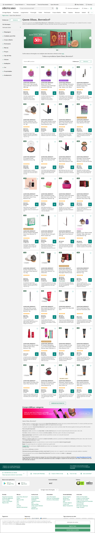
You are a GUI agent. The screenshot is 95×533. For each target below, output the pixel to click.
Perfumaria (47, 12)
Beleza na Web (20, 500)
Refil (64, 501)
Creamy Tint (25, 446)
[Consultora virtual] (56, 8)
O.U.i (18, 502)
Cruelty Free (66, 504)
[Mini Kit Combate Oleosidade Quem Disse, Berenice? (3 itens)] (31, 221)
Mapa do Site (5, 502)
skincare (69, 453)
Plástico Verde (66, 500)
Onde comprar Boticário (37, 505)
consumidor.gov (80, 502)
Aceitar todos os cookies (73, 530)
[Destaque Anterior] (24, 38)
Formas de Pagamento (7, 498)
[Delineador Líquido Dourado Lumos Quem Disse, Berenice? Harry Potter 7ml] (66, 370)
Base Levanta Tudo (27, 435)
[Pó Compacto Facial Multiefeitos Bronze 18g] (31, 146)
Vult (18, 501)
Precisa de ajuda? (31, 4)
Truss (18, 504)
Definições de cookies (72, 522)
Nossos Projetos (67, 497)
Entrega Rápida (6, 12)
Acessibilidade (8, 4)
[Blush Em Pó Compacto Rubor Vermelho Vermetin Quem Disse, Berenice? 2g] (49, 370)
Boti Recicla (66, 498)
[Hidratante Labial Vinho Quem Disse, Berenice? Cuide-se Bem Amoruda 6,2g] (66, 184)
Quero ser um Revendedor (53, 498)
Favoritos (90, 4)
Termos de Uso (80, 504)
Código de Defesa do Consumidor (84, 501)
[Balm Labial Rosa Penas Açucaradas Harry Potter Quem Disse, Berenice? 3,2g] (66, 146)
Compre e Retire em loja (57, 473)
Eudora (18, 498)
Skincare (77, 12)
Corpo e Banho (56, 12)
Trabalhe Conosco (35, 501)
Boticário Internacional (22, 507)
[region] (47, 526)
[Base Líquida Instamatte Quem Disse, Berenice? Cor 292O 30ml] (84, 370)
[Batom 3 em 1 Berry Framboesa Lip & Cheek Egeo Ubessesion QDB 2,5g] (49, 72)
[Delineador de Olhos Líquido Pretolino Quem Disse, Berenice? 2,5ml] (84, 72)
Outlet (40, 12)
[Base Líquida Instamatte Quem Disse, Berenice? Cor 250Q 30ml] (49, 258)
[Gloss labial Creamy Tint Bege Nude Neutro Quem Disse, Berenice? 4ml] (31, 184)
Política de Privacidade (81, 497)
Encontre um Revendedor (53, 500)
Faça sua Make (35, 504)
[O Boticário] (9, 8)
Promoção (33, 12)
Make (64, 12)
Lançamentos (24, 12)
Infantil (84, 12)
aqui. (63, 53)
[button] (37, 67)
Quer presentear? (87, 473)
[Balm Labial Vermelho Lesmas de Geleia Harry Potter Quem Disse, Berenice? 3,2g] (49, 109)
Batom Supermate (27, 442)
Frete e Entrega (6, 500)
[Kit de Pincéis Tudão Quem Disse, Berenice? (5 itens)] (84, 109)
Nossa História (34, 497)
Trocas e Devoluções (7, 501)
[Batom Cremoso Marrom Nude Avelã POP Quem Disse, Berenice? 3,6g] (31, 333)
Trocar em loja (73, 473)
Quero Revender (55, 4)
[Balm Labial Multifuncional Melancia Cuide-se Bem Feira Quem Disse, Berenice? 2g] (49, 184)
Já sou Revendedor (51, 497)
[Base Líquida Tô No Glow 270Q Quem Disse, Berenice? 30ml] (31, 370)
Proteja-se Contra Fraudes (82, 498)
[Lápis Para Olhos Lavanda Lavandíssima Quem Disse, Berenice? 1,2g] (31, 296)
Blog (32, 502)
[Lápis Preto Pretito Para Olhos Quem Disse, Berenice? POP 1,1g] (49, 146)
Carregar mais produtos (57, 403)
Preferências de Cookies (82, 500)
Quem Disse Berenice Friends (84, 457)
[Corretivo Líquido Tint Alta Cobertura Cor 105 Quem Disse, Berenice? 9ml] (84, 333)
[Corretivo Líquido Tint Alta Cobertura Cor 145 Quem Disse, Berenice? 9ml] (66, 333)
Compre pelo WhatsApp (39, 473)
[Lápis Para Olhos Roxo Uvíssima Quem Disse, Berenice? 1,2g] (84, 258)
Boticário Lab (34, 508)
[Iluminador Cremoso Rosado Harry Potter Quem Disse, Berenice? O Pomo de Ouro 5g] (84, 146)
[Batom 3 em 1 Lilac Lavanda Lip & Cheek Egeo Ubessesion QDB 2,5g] (31, 72)
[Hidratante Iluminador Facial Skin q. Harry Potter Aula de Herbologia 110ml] (66, 109)
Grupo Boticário (19, 4)
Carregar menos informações (48, 489)
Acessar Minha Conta (85, 8)
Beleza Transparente (68, 505)
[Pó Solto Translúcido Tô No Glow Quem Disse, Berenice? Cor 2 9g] (31, 258)
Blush (23, 444)
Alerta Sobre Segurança (82, 505)
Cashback (33, 507)
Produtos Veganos (67, 502)
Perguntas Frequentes (7, 497)
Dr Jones (19, 505)
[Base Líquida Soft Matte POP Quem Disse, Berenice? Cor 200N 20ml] (49, 296)
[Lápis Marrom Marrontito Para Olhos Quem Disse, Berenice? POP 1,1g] (66, 221)
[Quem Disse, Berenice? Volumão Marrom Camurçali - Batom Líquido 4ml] (49, 221)
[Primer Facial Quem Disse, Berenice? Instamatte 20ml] (84, 296)
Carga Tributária (80, 507)
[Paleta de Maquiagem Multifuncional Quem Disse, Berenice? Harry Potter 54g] (84, 184)
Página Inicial (5, 15)
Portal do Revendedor (43, 4)
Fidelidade (33, 500)
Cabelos (70, 12)
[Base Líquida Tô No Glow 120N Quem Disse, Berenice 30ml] (66, 296)
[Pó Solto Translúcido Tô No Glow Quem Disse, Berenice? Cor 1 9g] (31, 109)
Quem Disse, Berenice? (22, 497)
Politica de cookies (20, 524)
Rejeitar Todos (72, 526)
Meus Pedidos (80, 4)
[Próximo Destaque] (90, 38)
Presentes (15, 12)
